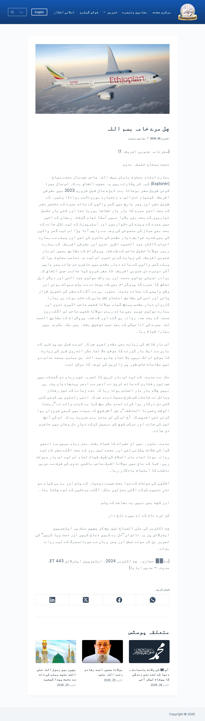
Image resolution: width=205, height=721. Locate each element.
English (39, 12)
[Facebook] (119, 600)
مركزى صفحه (161, 12)
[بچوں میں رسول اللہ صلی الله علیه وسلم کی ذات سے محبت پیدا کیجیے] (55, 651)
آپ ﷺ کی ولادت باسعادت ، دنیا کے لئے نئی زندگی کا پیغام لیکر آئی (149, 674)
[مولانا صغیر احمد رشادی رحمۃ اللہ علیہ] (102, 651)
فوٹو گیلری (89, 12)
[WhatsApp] (152, 600)
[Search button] (12, 12)
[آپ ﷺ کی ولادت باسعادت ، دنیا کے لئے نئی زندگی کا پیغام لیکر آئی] (149, 651)
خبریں (112, 12)
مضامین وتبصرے (134, 12)
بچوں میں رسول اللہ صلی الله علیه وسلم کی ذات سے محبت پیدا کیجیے (56, 674)
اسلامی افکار (64, 12)
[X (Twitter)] (85, 600)
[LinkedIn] (52, 600)
